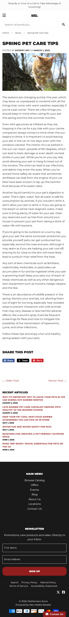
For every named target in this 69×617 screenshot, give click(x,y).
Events (34, 489)
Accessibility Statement (44, 586)
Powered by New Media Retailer (33, 604)
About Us (35, 499)
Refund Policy (48, 582)
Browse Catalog (35, 480)
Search (14, 582)
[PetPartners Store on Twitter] (58, 592)
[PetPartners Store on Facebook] (63, 592)
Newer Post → (57, 380)
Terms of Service (18, 586)
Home (5, 33)
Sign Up (34, 571)
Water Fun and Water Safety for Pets (26, 426)
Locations (34, 503)
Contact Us (34, 508)
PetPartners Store (37, 601)
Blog (35, 494)
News (18, 33)
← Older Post (10, 380)
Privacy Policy (29, 582)
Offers (34, 484)
